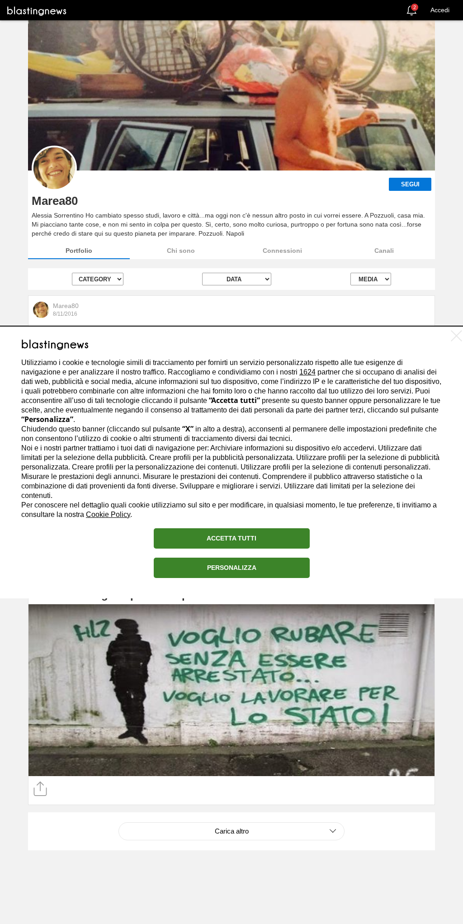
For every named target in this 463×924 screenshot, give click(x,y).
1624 (307, 372)
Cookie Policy (108, 514)
